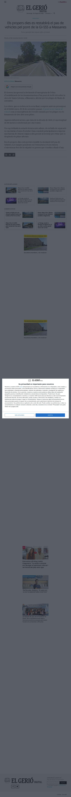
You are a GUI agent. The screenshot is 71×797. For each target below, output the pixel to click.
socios (21, 386)
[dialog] (35, 398)
